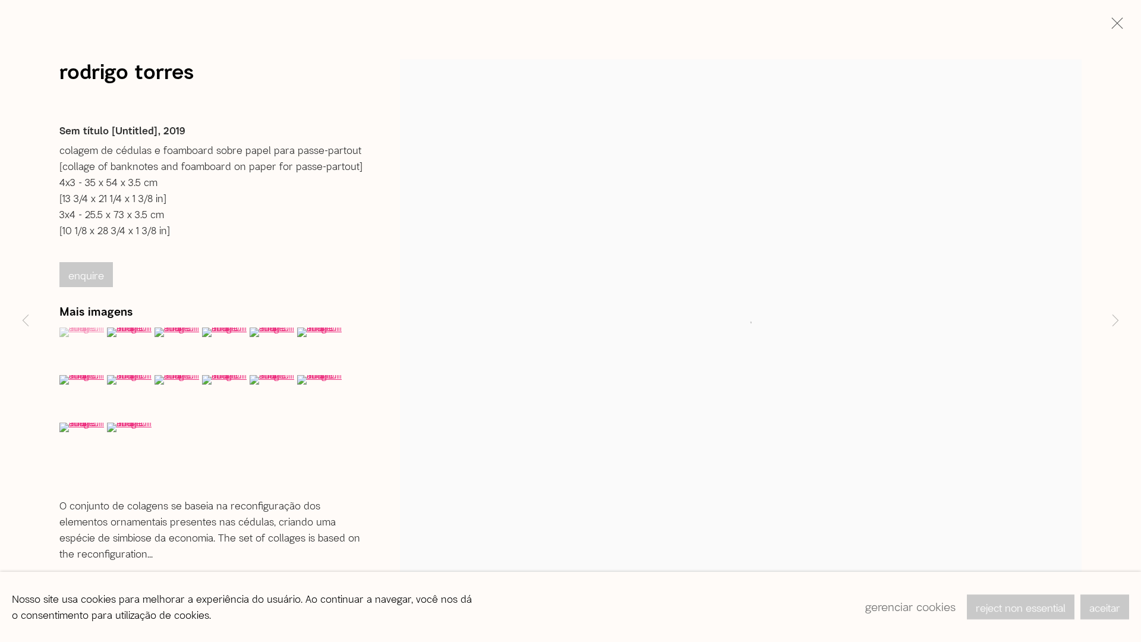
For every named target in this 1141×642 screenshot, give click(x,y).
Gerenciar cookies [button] (910, 606)
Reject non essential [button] (1021, 607)
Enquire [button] (86, 275)
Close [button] (1114, 27)
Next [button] (1115, 321)
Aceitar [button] (1104, 607)
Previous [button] (25, 321)
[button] (81, 332)
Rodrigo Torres (126, 70)
